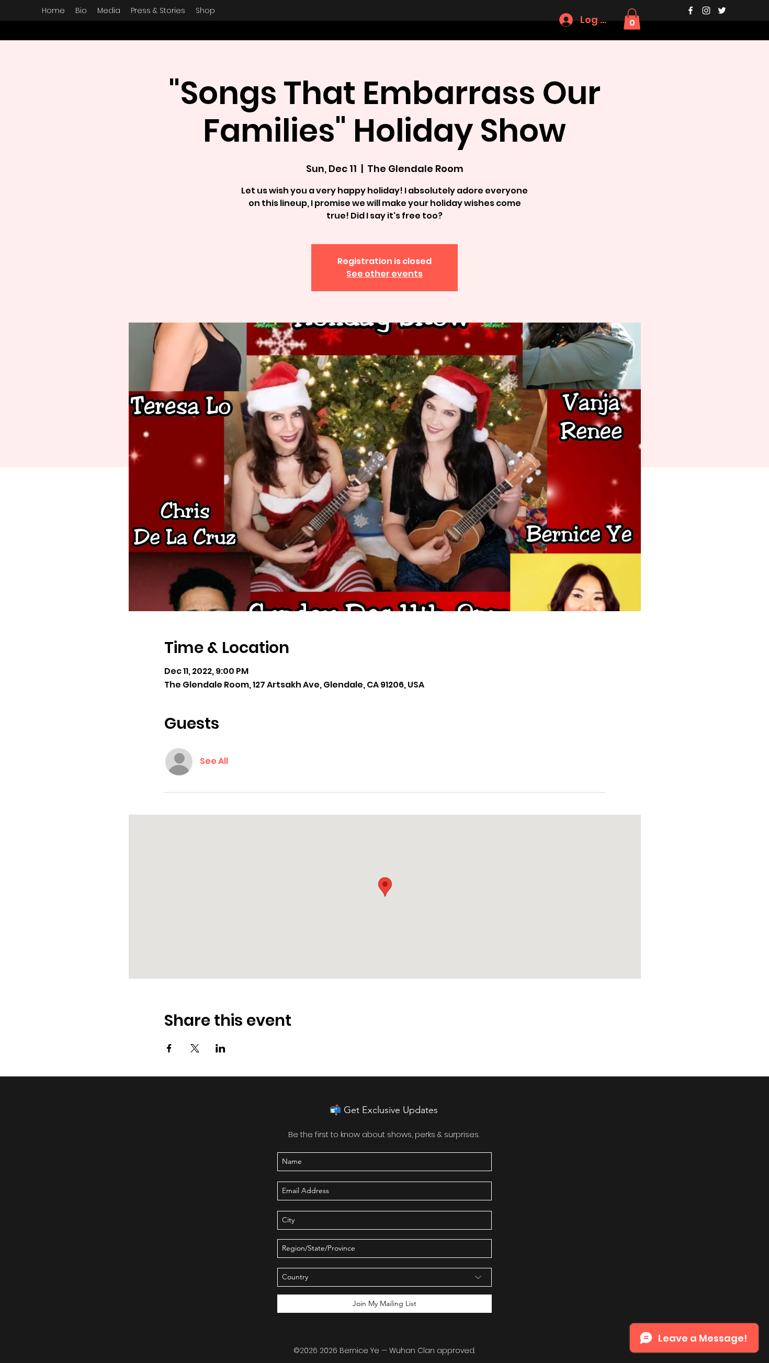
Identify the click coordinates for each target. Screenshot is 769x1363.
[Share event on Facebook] (169, 1048)
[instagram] (706, 10)
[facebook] (690, 10)
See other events (384, 274)
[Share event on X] (195, 1048)
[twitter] (722, 10)
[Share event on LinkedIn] (220, 1048)
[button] (632, 19)
